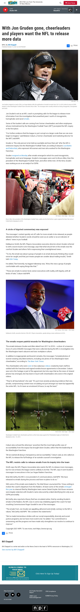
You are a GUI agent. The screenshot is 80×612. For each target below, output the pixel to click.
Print (76, 45)
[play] (5, 10)
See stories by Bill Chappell (13, 549)
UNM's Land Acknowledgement (35, 596)
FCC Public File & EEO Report (35, 591)
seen (30, 366)
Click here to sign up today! (47, 573)
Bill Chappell (12, 45)
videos (48, 366)
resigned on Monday (20, 155)
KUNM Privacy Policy (52, 596)
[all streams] (77, 10)
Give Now (71, 3)
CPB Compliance (51, 591)
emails (26, 119)
